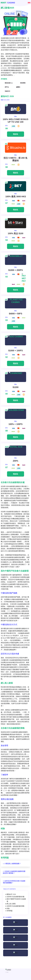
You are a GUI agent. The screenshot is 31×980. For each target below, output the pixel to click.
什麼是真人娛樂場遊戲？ (12, 863)
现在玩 (15, 134)
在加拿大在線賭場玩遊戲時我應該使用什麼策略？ (14, 872)
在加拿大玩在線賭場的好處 (15, 896)
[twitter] (24, 969)
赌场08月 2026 (11, 894)
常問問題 (9, 911)
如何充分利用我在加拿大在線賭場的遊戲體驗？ (14, 882)
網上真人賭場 (11, 904)
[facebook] (22, 969)
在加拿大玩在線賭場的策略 (15, 906)
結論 (8, 908)
